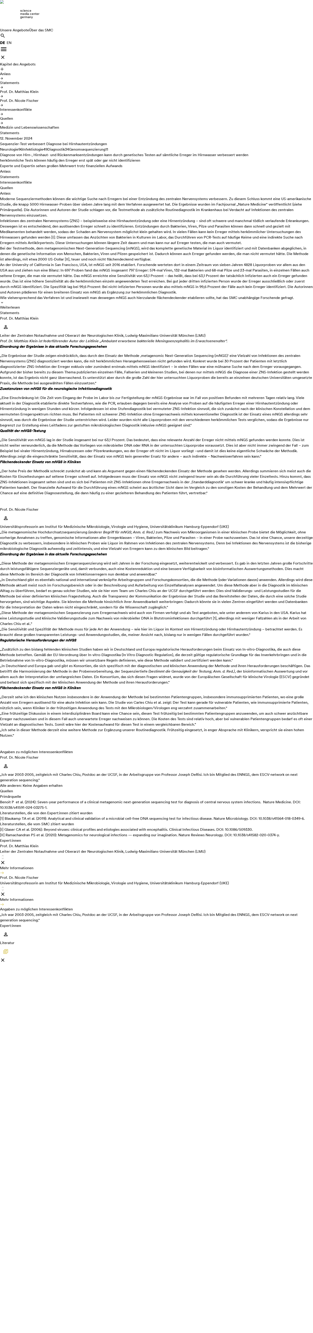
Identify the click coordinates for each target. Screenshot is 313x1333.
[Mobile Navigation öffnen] (3, 49)
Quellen (6, 118)
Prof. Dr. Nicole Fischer (19, 100)
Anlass (5, 74)
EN (9, 43)
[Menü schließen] (2, 57)
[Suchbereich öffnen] (2, 35)
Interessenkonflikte (16, 109)
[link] (156, 13)
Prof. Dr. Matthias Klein (19, 92)
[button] (156, 859)
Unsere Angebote (14, 30)
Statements (9, 83)
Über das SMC (41, 30)
